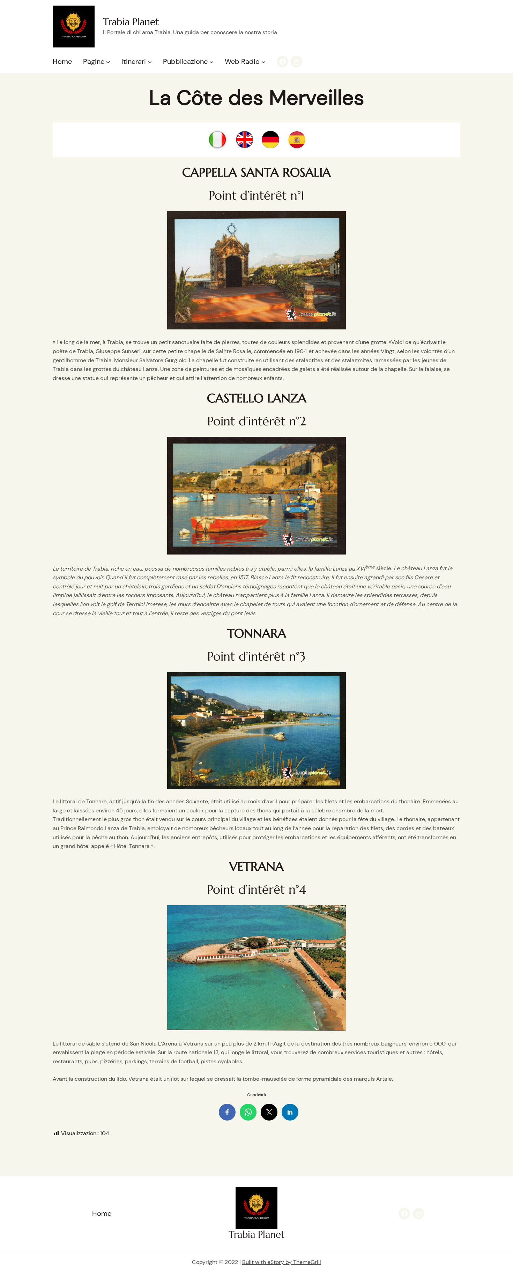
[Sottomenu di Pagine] (108, 62)
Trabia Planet (131, 22)
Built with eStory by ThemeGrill (281, 1262)
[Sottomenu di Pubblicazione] (211, 62)
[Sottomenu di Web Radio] (263, 62)
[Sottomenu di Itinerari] (150, 62)
